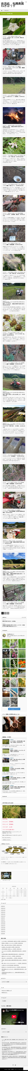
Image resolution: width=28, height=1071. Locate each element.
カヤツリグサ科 (10, 332)
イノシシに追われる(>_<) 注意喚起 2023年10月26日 (14, 97)
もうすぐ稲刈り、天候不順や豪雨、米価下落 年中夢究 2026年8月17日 (17, 742)
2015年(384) (3, 927)
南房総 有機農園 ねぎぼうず (13, 1069)
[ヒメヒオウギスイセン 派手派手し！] (22, 663)
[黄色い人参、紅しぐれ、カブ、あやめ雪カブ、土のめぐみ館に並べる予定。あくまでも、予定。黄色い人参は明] (22, 682)
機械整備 (19, 66)
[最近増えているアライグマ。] (22, 692)
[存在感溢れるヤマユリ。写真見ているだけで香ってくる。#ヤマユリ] (6, 672)
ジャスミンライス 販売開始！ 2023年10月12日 (13, 456)
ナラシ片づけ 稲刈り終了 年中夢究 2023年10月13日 (14, 426)
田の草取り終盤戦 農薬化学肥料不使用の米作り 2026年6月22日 (17, 787)
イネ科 (9, 272)
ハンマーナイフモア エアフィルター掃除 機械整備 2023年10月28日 (14, 68)
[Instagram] (15, 1065)
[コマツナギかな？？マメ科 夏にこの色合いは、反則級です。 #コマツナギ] (14, 653)
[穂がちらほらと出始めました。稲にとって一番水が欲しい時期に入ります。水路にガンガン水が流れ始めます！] (6, 663)
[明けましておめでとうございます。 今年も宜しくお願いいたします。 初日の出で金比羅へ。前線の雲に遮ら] (6, 692)
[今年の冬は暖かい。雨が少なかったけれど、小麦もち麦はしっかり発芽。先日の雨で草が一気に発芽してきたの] (6, 702)
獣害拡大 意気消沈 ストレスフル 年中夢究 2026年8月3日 (17, 751)
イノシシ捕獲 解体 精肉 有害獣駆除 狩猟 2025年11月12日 (13, 1039)
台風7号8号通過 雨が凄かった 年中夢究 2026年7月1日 (17, 778)
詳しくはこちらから (6, 837)
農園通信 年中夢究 (16, 571)
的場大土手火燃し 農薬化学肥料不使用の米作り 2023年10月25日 (14, 127)
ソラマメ (9, 184)
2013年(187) (3, 931)
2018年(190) (3, 921)
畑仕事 (22, 184)
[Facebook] (13, 1065)
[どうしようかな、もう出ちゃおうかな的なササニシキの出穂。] (22, 643)
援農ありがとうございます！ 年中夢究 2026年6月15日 (11, 956)
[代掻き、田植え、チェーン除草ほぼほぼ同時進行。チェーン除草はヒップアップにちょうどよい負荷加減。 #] (22, 672)
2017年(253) (3, 923)
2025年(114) (3, 908)
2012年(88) (3, 933)
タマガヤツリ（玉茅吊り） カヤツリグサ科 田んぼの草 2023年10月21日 (14, 334)
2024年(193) (3, 910)
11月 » (4, 899)
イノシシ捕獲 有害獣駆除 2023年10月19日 (12, 364)
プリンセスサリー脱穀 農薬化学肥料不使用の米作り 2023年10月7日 (14, 543)
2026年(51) (3, 906)
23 (6, 895)
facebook (22, 1)
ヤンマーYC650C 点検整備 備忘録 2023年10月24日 (14, 215)
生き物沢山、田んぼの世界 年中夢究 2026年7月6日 (17, 769)
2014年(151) (3, 929)
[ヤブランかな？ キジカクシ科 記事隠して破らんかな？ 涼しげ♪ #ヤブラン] (14, 643)
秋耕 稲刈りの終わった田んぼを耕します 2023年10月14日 (14, 395)
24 (10, 895)
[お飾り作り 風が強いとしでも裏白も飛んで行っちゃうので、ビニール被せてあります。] (14, 692)
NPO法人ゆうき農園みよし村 (7, 990)
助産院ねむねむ (5, 992)
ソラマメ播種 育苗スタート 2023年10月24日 (13, 185)
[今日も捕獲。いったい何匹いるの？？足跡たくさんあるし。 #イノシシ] (14, 702)
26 (17, 895)
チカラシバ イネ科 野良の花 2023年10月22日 (13, 273)
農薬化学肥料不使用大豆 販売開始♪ (9, 621)
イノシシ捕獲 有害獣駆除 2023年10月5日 (12, 603)
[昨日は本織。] (6, 653)
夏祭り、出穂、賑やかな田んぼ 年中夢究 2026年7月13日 (17, 760)
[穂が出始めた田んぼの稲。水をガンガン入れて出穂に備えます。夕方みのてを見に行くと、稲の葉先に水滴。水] (22, 653)
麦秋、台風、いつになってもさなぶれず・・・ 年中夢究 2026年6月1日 (14, 963)
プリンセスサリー (5, 540)
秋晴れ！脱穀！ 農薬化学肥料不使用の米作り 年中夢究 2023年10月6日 (14, 574)
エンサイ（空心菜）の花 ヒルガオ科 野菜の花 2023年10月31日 (14, 38)
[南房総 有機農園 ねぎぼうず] (14, 4)
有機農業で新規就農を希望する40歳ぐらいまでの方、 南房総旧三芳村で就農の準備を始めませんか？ (13, 626)
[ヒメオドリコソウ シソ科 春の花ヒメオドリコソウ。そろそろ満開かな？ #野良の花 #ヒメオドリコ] (6, 682)
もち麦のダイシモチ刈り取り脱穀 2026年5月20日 (10, 965)
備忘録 (19, 213)
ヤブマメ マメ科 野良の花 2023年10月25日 (13, 156)
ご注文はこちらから (6, 839)
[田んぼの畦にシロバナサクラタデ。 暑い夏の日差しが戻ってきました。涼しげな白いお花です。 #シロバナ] (14, 663)
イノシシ (9, 95)
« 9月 (2, 899)
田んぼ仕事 (19, 125)
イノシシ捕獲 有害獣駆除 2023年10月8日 (12, 483)
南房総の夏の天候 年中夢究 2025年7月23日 (10, 1056)
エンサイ (9, 36)
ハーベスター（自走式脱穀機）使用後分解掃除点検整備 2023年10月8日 (14, 512)
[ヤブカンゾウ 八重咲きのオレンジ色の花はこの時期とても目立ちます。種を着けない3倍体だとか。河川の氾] (14, 672)
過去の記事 (24, 617)
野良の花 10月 (22, 155)
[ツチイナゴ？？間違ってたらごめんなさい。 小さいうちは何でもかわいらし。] (6, 643)
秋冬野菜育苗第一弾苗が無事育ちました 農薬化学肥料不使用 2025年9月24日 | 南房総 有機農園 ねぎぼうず (14, 1057)
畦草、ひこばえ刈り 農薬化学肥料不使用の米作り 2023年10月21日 (14, 304)
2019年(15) (3, 919)
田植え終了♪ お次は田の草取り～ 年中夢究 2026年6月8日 (12, 958)
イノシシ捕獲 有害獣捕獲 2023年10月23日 (12, 244)
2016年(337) (3, 925)
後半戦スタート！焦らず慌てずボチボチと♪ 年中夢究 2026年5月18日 (14, 967)
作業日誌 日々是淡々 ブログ (16, 36)
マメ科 (9, 155)
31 (10, 897)
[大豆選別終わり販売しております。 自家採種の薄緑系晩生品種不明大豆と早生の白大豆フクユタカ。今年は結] (14, 682)
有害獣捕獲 (22, 362)
